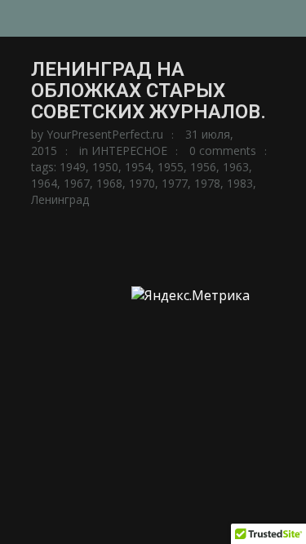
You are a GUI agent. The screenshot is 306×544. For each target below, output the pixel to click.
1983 (240, 183)
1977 (175, 183)
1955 (170, 167)
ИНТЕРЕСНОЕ (129, 150)
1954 (138, 167)
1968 (109, 183)
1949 (73, 167)
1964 (44, 183)
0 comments (222, 150)
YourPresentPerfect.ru (105, 134)
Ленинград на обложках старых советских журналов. (148, 90)
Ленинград (60, 199)
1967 (77, 183)
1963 (236, 167)
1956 (203, 167)
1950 (105, 167)
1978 (207, 183)
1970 (142, 183)
